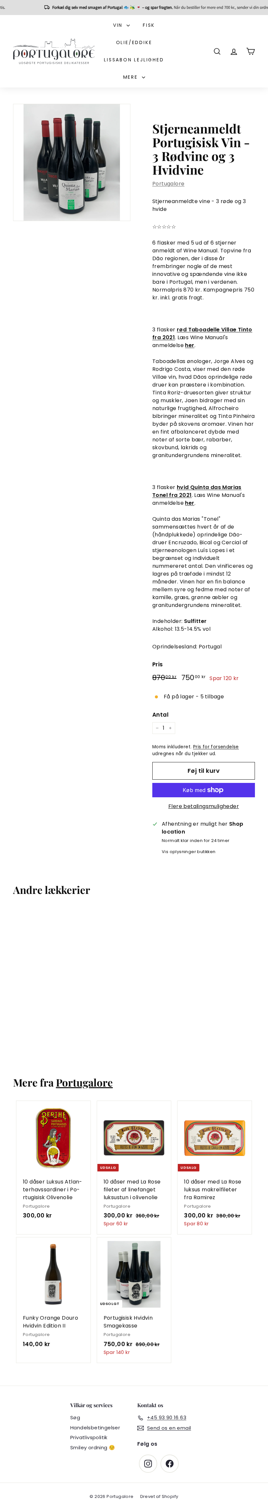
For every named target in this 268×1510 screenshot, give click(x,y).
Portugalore (168, 183)
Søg (75, 1417)
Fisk (149, 25)
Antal (160, 715)
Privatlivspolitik (89, 1437)
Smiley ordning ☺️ (92, 1447)
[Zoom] (71, 162)
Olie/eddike (134, 42)
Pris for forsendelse (216, 747)
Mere (131, 77)
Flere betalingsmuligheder (203, 806)
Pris (157, 664)
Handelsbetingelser (95, 1427)
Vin (119, 25)
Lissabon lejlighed (134, 59)
